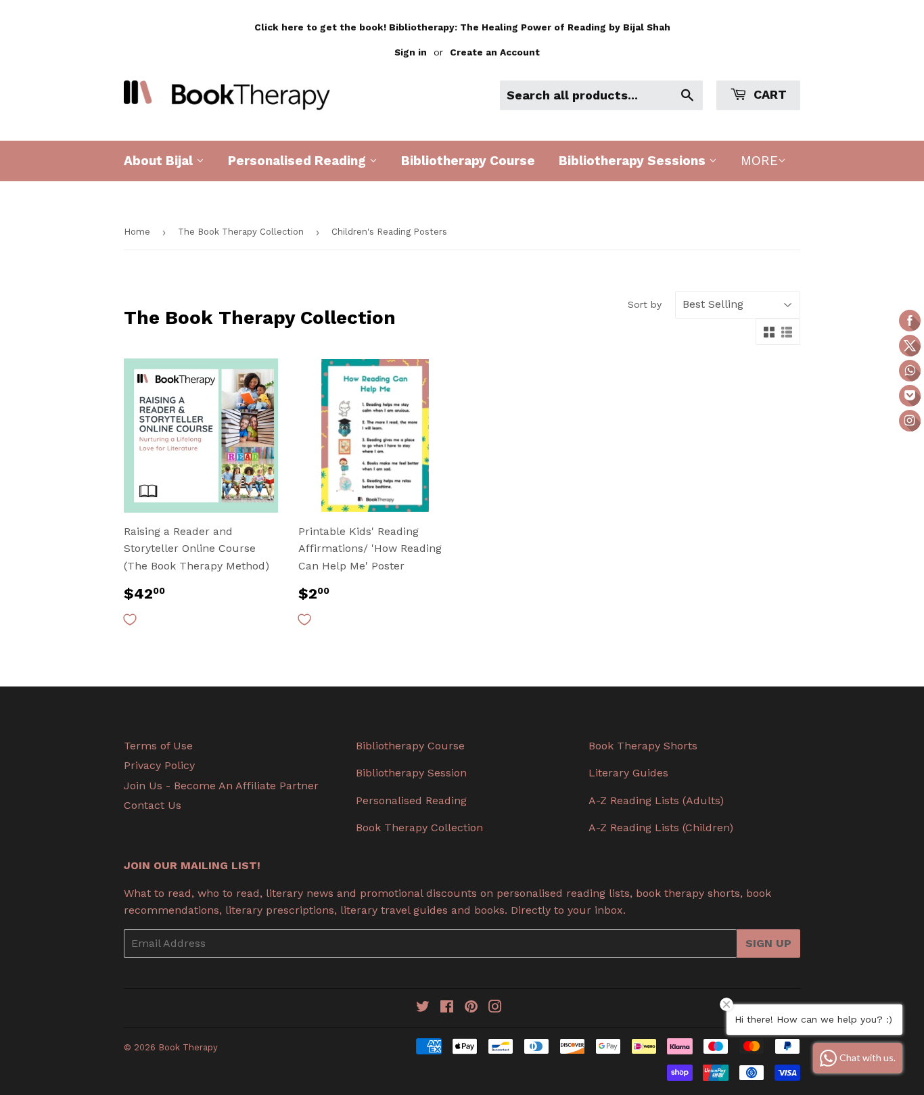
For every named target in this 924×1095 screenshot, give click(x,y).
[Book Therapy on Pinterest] (471, 1008)
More (759, 160)
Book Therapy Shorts (642, 745)
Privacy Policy (159, 765)
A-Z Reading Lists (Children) (660, 827)
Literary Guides (628, 772)
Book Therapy (188, 1047)
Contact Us (152, 805)
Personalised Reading (298, 160)
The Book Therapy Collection (241, 232)
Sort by (645, 304)
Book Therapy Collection (419, 827)
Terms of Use (158, 745)
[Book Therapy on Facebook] (447, 1008)
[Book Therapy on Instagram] (495, 1008)
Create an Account (495, 52)
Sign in (410, 52)
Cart (768, 94)
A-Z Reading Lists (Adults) (656, 800)
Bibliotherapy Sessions (634, 160)
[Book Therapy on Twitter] (423, 1008)
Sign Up (768, 943)
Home (137, 232)
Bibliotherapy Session (411, 772)
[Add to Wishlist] (130, 619)
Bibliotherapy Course (468, 160)
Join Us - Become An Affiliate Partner (221, 785)
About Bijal (160, 160)
